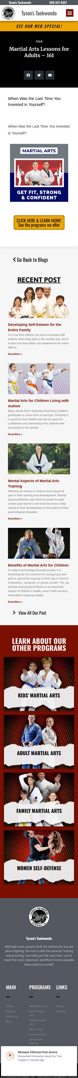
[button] (70, 13)
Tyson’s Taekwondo (39, 938)
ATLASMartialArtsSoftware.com (18, 1076)
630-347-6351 (58, 2)
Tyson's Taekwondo (39, 13)
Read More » (15, 354)
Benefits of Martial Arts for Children (38, 565)
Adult (39, 41)
